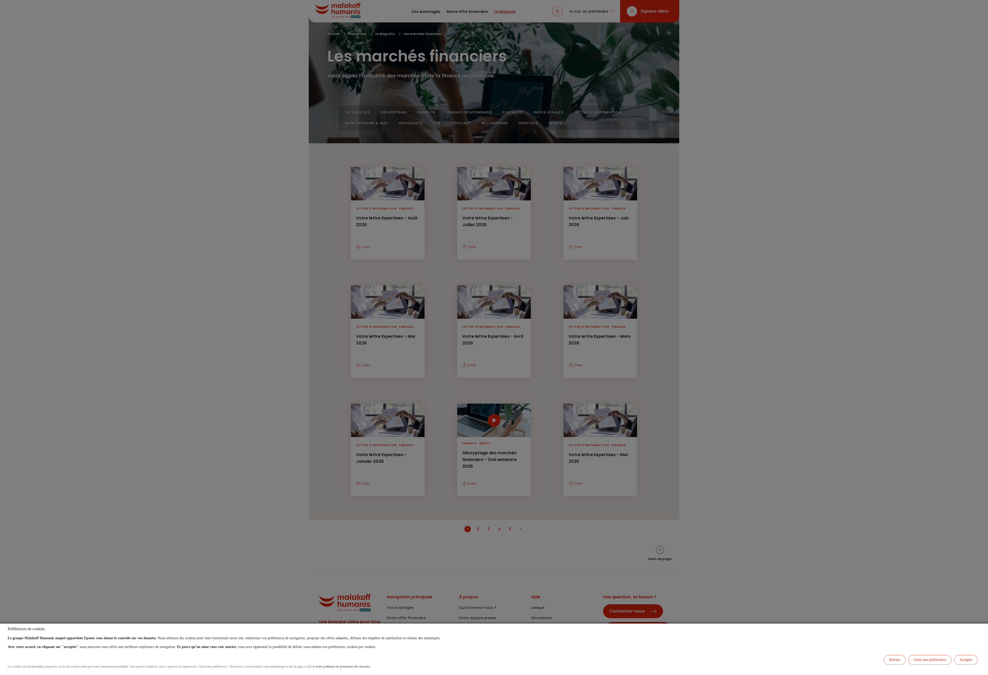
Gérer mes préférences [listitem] (930, 660)
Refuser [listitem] (894, 660)
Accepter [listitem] (965, 660)
